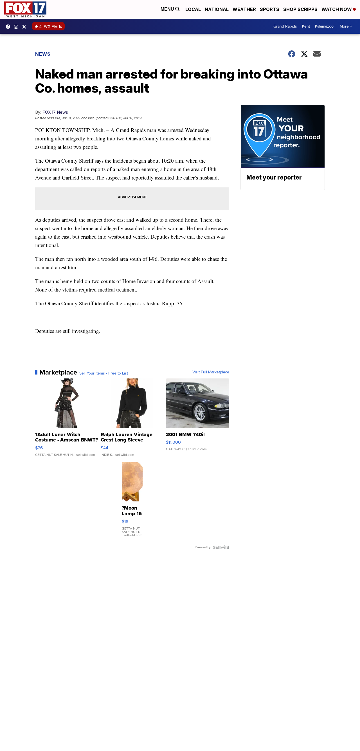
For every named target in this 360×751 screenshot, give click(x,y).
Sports (269, 9)
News (43, 54)
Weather (244, 9)
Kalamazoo (324, 26)
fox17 (25, 26)
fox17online (9, 26)
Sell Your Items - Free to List (103, 373)
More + (346, 26)
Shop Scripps (300, 9)
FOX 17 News (55, 112)
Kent (306, 26)
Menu (168, 9)
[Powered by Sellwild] (221, 547)
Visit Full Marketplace (210, 372)
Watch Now (337, 9)
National (217, 9)
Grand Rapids (285, 26)
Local (193, 9)
